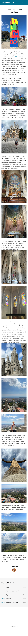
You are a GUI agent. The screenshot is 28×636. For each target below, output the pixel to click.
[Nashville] (14, 599)
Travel (20, 9)
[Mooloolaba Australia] (14, 602)
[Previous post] (2, 569)
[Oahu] (14, 587)
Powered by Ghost (14, 626)
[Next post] (26, 569)
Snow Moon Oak (7, 2)
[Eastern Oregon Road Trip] (14, 591)
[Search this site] (23, 2)
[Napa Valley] (14, 595)
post (16, 56)
